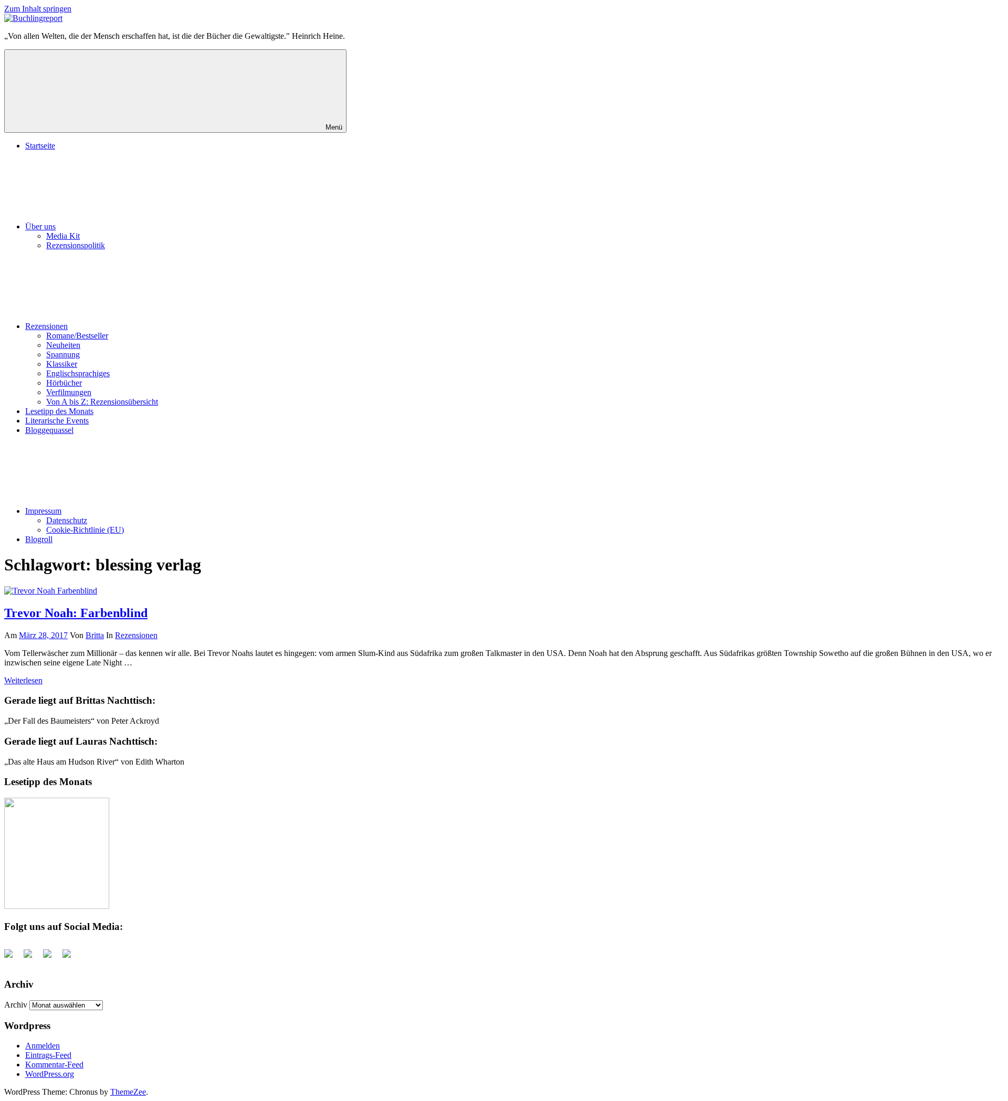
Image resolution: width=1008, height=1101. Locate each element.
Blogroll (38, 539)
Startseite (40, 145)
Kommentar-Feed (54, 1064)
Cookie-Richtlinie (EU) (85, 529)
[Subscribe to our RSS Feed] (51, 957)
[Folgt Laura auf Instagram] (70, 957)
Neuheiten (63, 345)
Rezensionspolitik (75, 245)
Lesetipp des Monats (59, 411)
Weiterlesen (23, 680)
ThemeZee (128, 1091)
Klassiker (61, 363)
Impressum (43, 510)
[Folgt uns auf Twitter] (32, 957)
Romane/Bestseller (77, 335)
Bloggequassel (49, 430)
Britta (95, 635)
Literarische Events (57, 420)
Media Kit (63, 235)
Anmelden (42, 1045)
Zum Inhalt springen (37, 8)
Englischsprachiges (78, 373)
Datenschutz (66, 520)
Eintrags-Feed (48, 1055)
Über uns (40, 226)
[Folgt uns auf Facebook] (12, 957)
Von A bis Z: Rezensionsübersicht (102, 401)
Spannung (63, 354)
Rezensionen (46, 326)
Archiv (15, 1004)
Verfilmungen (68, 392)
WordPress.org (49, 1074)
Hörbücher (64, 382)
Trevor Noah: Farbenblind (76, 613)
